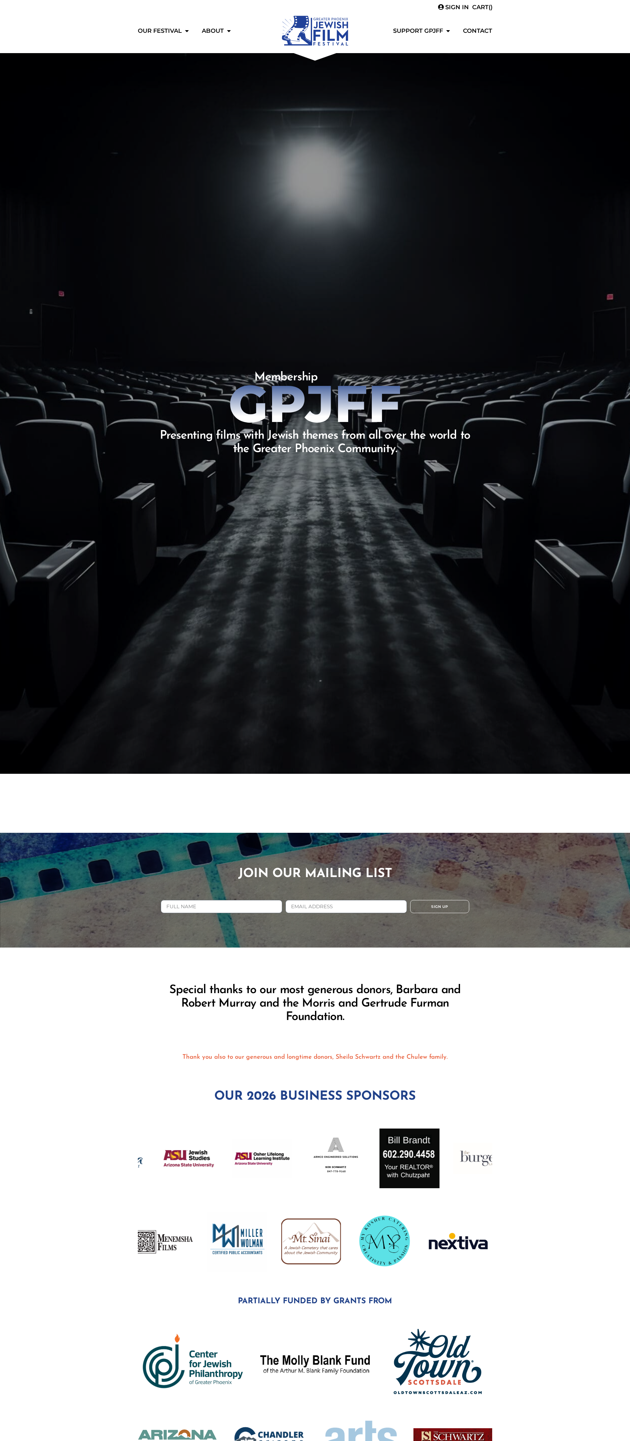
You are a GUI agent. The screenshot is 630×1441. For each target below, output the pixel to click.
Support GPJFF (418, 30)
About (213, 30)
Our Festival (160, 30)
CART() (482, 7)
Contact (477, 30)
